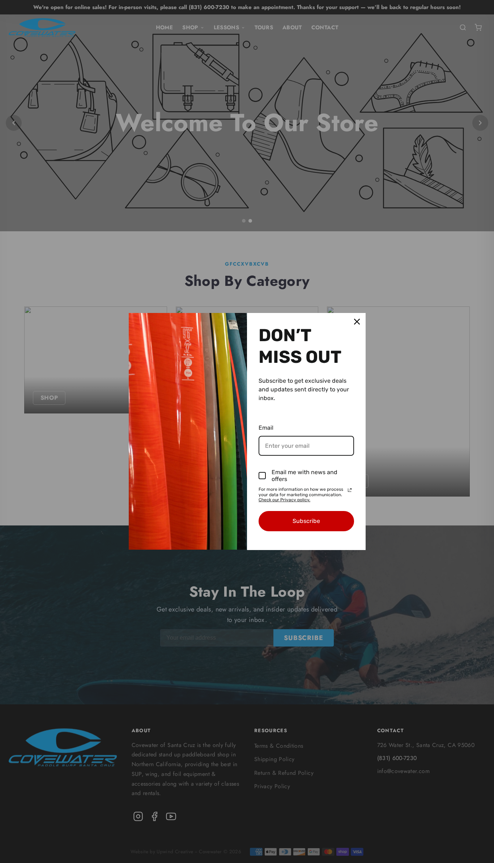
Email (266, 427)
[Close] (357, 321)
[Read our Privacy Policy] (349, 490)
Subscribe (306, 521)
